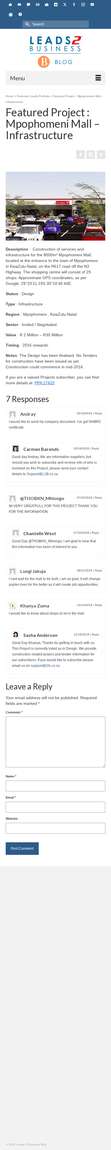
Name (11, 776)
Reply (98, 413)
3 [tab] (62, 238)
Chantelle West (39, 533)
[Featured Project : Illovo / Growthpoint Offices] (80, 154)
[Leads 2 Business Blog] (55, 51)
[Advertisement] (55, 930)
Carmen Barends (41, 449)
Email (11, 797)
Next (99, 206)
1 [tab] (49, 238)
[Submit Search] (26, 24)
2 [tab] (55, 238)
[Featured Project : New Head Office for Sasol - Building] (101, 154)
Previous (12, 206)
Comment (14, 712)
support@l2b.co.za (45, 666)
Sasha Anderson (40, 635)
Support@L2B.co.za (42, 474)
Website (12, 818)
